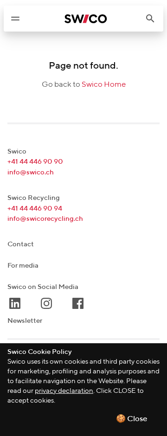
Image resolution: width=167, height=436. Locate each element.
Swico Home (104, 85)
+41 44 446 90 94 (34, 208)
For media (23, 265)
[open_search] (154, 18)
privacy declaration (64, 390)
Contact (20, 244)
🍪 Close (132, 419)
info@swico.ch (30, 172)
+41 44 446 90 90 (35, 161)
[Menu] (15, 18)
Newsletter (24, 320)
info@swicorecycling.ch (45, 218)
